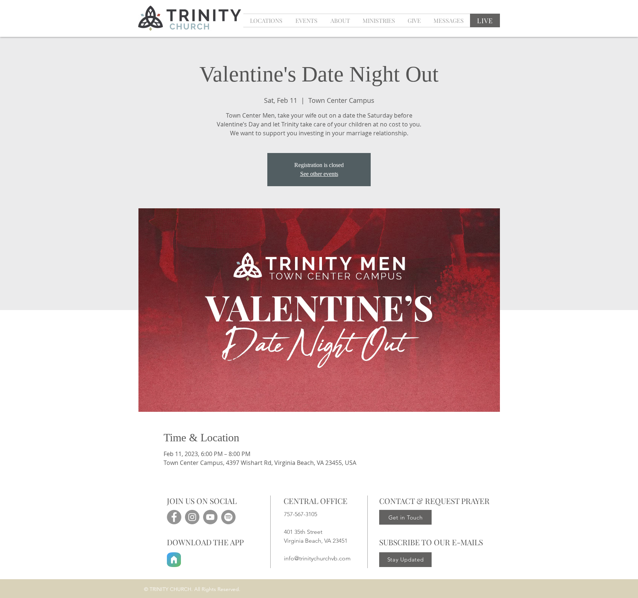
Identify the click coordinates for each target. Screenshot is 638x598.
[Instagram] (192, 517)
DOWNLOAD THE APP (205, 542)
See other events (319, 174)
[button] (306, 20)
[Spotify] (228, 517)
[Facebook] (174, 517)
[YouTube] (210, 517)
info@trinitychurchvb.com (317, 558)
